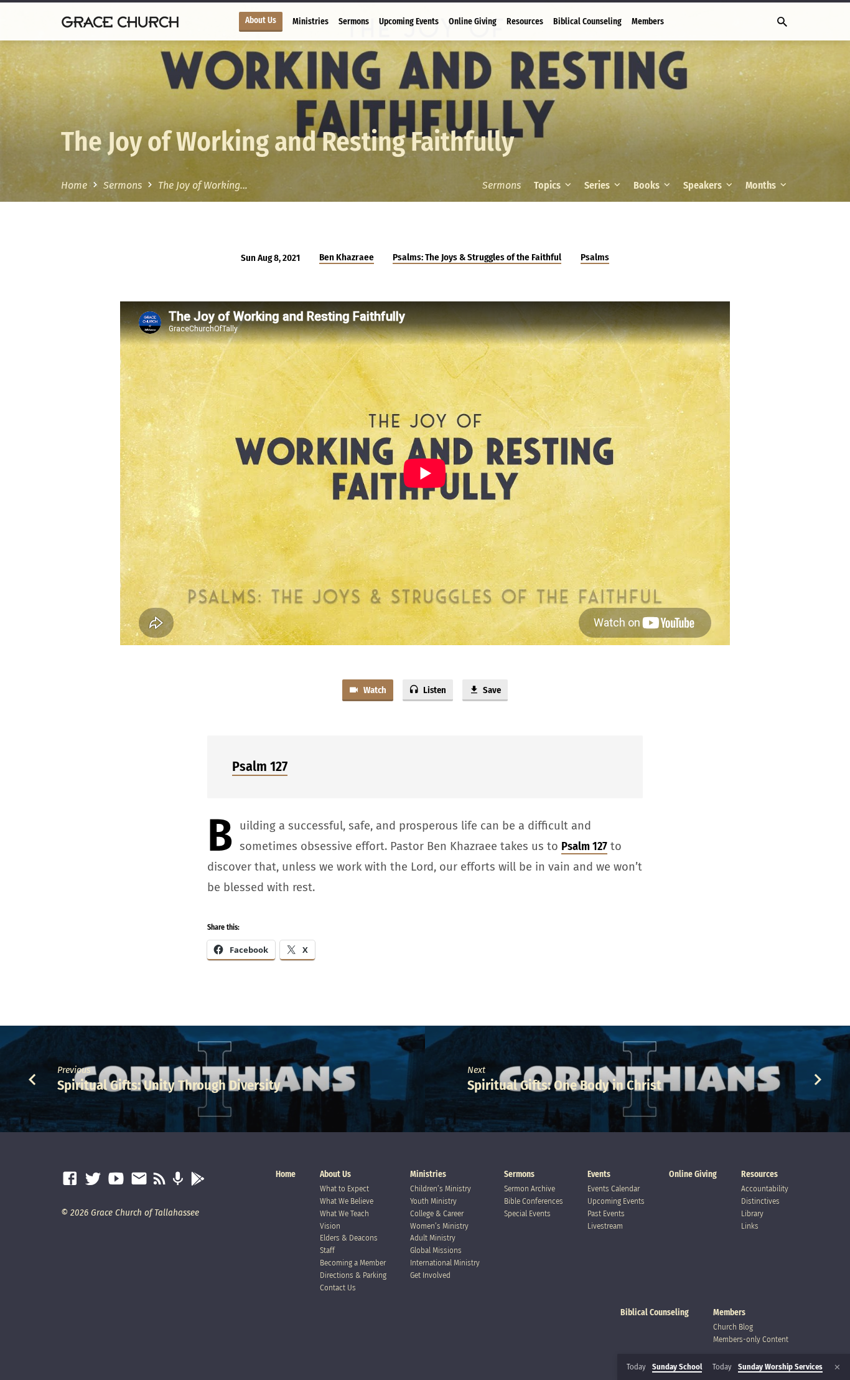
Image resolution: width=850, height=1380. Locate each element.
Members (648, 21)
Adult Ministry (432, 1237)
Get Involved (430, 1275)
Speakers (703, 185)
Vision (330, 1226)
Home (74, 185)
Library (752, 1213)
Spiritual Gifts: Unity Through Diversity (169, 1085)
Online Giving (473, 21)
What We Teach (344, 1213)
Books (647, 185)
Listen (433, 690)
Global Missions (436, 1250)
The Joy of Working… (203, 185)
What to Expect (344, 1188)
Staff (327, 1250)
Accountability (764, 1188)
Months (761, 185)
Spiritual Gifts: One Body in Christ (564, 1085)
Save (491, 690)
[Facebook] (70, 1179)
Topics (548, 185)
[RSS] (160, 1179)
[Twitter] (93, 1179)
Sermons (354, 21)
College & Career (437, 1213)
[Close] (837, 1367)
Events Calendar (613, 1188)
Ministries (310, 21)
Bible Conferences (533, 1201)
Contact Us (338, 1287)
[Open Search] (782, 22)
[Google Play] (197, 1179)
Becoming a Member (353, 1262)
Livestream (605, 1226)
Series (598, 185)
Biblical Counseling (587, 21)
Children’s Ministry (440, 1188)
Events (598, 1174)
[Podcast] (177, 1179)
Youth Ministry (433, 1201)
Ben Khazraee (346, 257)
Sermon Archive (529, 1188)
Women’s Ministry (439, 1226)
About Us (260, 21)
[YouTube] (116, 1179)
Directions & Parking (353, 1275)
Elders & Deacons (349, 1237)
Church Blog (733, 1326)
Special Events (527, 1213)
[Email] (139, 1179)
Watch (374, 690)
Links (750, 1226)
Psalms (595, 257)
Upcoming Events (409, 21)
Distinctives (760, 1201)
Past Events (606, 1213)
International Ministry (445, 1262)
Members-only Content (750, 1339)
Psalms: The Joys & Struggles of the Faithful (477, 257)
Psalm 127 (259, 766)
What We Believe (346, 1201)
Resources (525, 21)
